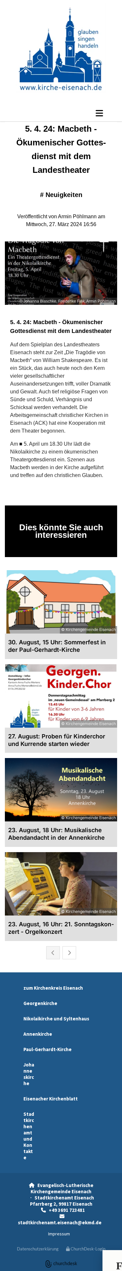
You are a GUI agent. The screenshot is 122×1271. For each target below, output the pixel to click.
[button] (61, 113)
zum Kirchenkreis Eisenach (53, 988)
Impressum (59, 1234)
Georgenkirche (40, 1003)
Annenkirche (37, 1034)
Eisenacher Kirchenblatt (50, 1099)
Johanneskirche (28, 1074)
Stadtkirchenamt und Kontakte (28, 1136)
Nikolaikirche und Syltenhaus (56, 1018)
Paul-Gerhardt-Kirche (47, 1049)
